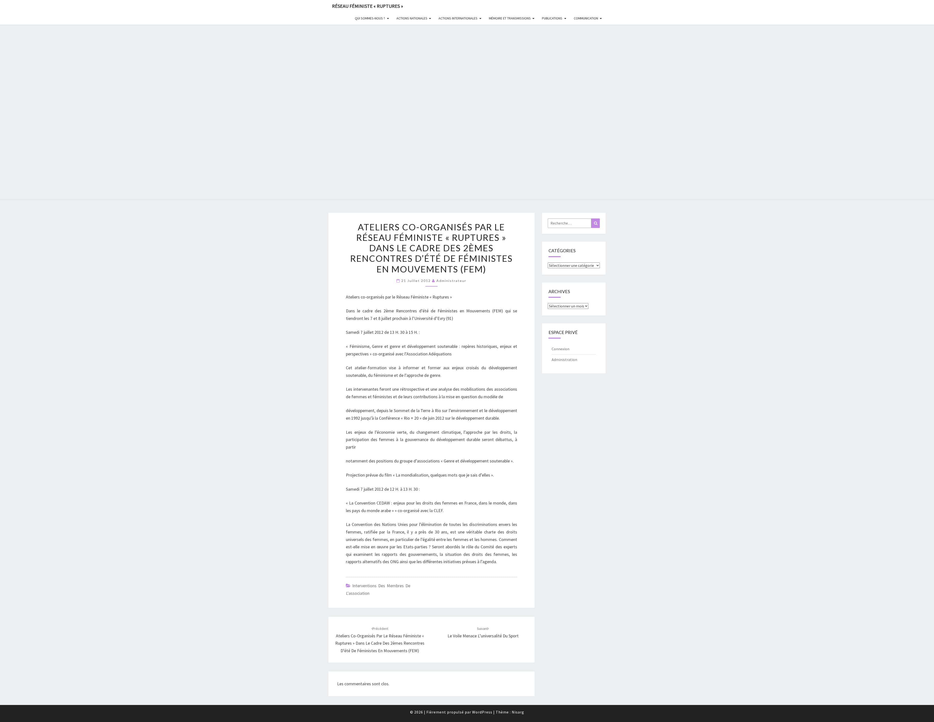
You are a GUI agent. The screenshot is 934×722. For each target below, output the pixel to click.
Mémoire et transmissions (510, 18)
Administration (564, 359)
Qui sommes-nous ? (370, 18)
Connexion (560, 348)
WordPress (482, 712)
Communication (586, 18)
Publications (552, 18)
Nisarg (518, 712)
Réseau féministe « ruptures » (367, 6)
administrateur (451, 281)
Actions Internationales (458, 18)
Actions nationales (411, 18)
